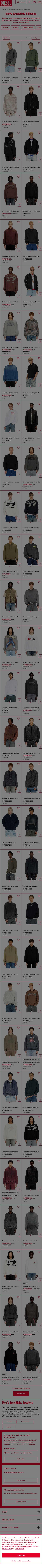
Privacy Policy (7, 1548)
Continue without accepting (21, 1561)
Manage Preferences (24, 1546)
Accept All (21, 1555)
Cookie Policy (19, 1548)
